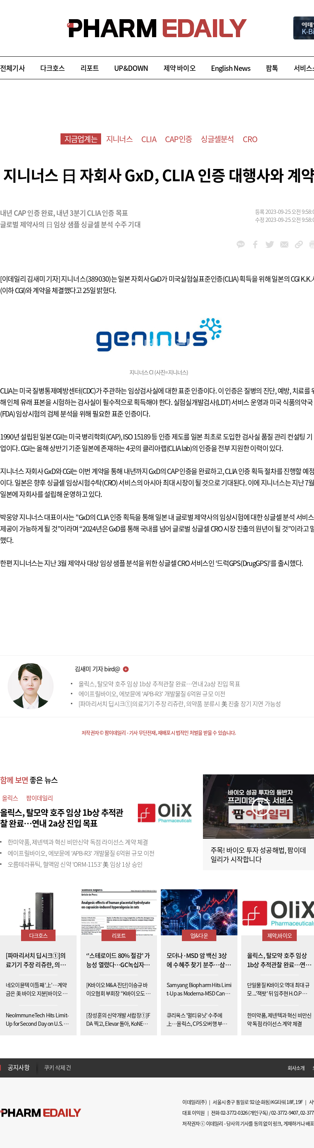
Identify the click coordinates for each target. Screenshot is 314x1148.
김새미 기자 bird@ (97, 668)
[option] (104, 1067)
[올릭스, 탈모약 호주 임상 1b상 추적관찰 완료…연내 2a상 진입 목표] (164, 811)
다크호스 (52, 68)
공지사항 (18, 1067)
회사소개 (296, 1067)
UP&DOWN (131, 68)
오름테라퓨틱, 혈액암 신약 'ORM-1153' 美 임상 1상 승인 (75, 864)
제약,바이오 (279, 935)
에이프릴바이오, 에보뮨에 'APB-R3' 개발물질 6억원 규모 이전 (151, 693)
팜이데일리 (39, 797)
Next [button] (46, 1072)
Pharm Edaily (40, 1113)
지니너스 (119, 138)
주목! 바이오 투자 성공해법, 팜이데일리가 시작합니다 (258, 854)
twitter (269, 244)
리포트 (89, 68)
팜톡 (272, 68)
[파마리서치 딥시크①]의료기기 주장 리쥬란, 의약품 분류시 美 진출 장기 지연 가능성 (179, 703)
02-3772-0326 (234, 1112)
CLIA (148, 138)
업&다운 (199, 935)
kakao (240, 244)
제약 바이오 (180, 68)
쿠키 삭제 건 (57, 1067)
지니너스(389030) (86, 279)
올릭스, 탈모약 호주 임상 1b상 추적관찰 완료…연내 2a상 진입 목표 (159, 683)
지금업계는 (80, 138)
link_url (298, 244)
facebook (255, 244)
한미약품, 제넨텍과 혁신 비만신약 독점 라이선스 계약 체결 (78, 841)
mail (284, 244)
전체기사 (12, 68)
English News (230, 68)
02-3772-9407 (284, 1112)
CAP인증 (178, 138)
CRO (250, 138)
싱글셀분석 (217, 138)
